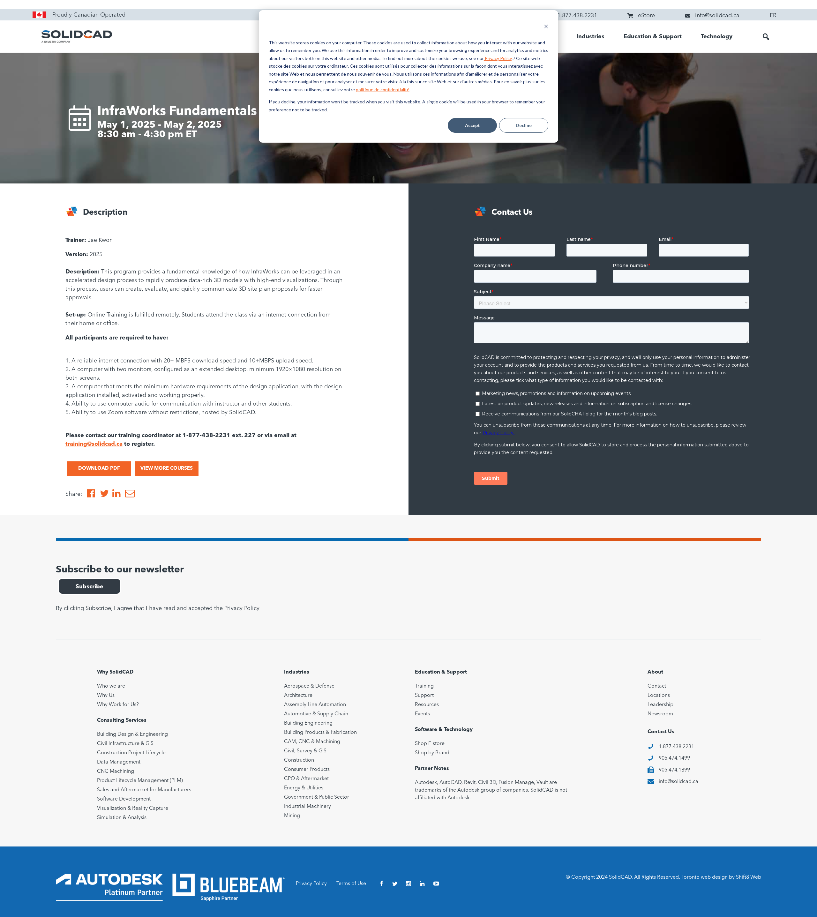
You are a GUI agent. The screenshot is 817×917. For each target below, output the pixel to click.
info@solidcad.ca (678, 781)
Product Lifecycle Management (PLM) (140, 780)
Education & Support (653, 37)
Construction (299, 760)
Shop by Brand (432, 753)
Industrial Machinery (307, 806)
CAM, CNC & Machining (312, 741)
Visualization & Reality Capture (132, 808)
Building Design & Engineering (132, 734)
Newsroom (660, 714)
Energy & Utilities (303, 788)
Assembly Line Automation (315, 704)
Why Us (106, 695)
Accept (472, 125)
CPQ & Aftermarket (306, 778)
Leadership (660, 704)
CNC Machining (115, 771)
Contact (657, 686)
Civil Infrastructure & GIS (125, 743)
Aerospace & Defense (309, 686)
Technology (716, 37)
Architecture (298, 695)
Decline (524, 125)
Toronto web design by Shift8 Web (721, 877)
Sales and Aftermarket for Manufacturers (144, 790)
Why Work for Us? (118, 704)
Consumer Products (307, 769)
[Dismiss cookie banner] (546, 27)
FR (773, 16)
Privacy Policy (498, 58)
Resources (427, 704)
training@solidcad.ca (94, 444)
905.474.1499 (674, 758)
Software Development (124, 799)
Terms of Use (351, 883)
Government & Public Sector (316, 797)
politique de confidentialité (382, 89)
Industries (590, 37)
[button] (766, 37)
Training (424, 686)
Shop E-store (430, 743)
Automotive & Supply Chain (316, 714)
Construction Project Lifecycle (131, 753)
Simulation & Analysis (121, 817)
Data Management (118, 762)
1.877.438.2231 (676, 746)
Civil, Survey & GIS (305, 751)
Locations (659, 695)
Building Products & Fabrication (320, 732)
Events (422, 714)
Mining (292, 815)
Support (424, 695)
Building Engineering (308, 723)
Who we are (111, 686)
